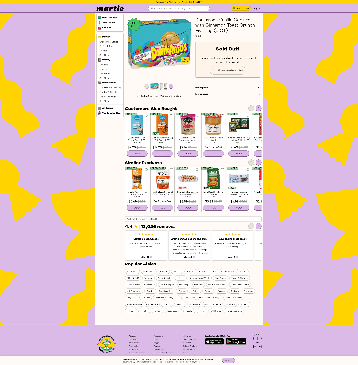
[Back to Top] (257, 338)
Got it (228, 360)
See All (102, 55)
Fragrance (104, 73)
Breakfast (198, 284)
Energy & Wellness (240, 278)
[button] (158, 43)
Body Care (131, 297)
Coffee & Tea (105, 46)
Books (189, 310)
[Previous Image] (146, 86)
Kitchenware (152, 304)
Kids (131, 310)
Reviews (157, 346)
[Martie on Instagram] (260, 346)
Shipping (157, 343)
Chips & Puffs (133, 278)
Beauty (208, 291)
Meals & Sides (133, 284)
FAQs (156, 339)
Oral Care (159, 297)
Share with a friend (172, 96)
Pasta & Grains (164, 278)
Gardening (230, 304)
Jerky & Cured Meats (200, 278)
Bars (181, 278)
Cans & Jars (220, 278)
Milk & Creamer (134, 291)
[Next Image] (171, 86)
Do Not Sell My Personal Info (164, 353)
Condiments (149, 284)
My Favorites (149, 271)
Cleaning (180, 304)
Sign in (257, 8)
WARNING (131, 219)
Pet (144, 310)
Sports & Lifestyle (212, 304)
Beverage (148, 278)
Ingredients (201, 94)
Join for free (242, 8)
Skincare (103, 64)
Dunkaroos (206, 19)
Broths (150, 291)
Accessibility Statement (137, 353)
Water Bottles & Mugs (110, 87)
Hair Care (145, 297)
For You (163, 271)
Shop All (177, 271)
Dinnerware (194, 304)
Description (201, 88)
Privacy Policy (134, 349)
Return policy (134, 346)
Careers (186, 353)
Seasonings (184, 284)
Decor (167, 304)
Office (157, 310)
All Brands (216, 310)
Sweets (103, 50)
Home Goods (189, 297)
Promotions (158, 336)
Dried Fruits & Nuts (240, 284)
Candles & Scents (108, 92)
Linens (244, 304)
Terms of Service (135, 343)
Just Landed (132, 271)
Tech (202, 310)
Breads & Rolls (166, 291)
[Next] (259, 108)
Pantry (190, 271)
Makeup (103, 69)
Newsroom (187, 343)
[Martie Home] (107, 8)
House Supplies (173, 310)
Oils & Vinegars (167, 284)
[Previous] (251, 108)
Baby (195, 291)
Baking (182, 291)
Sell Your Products (190, 346)
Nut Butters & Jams (217, 284)
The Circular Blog (233, 310)
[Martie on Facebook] (254, 346)
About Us (132, 336)
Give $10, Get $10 (189, 349)
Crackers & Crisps (108, 41)
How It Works (134, 339)
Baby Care (173, 297)
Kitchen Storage (107, 96)
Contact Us (158, 349)
